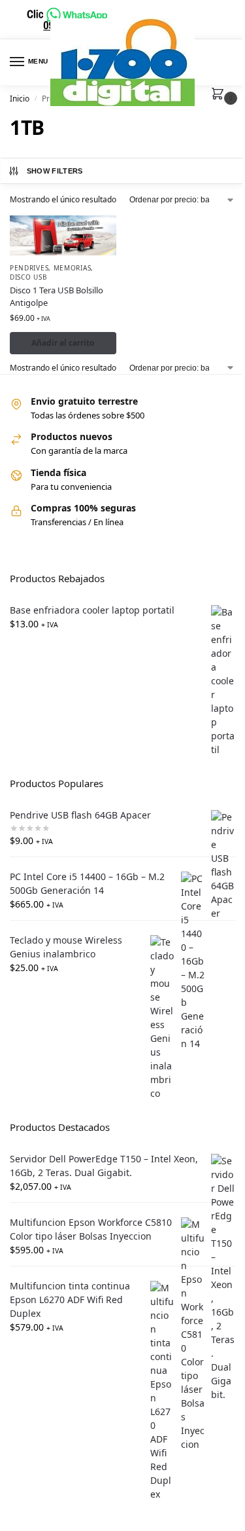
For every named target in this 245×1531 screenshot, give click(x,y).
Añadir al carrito (62, 342)
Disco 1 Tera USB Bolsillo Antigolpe (56, 296)
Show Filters (55, 171)
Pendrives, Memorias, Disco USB (51, 272)
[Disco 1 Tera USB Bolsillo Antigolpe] (63, 235)
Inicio (19, 98)
